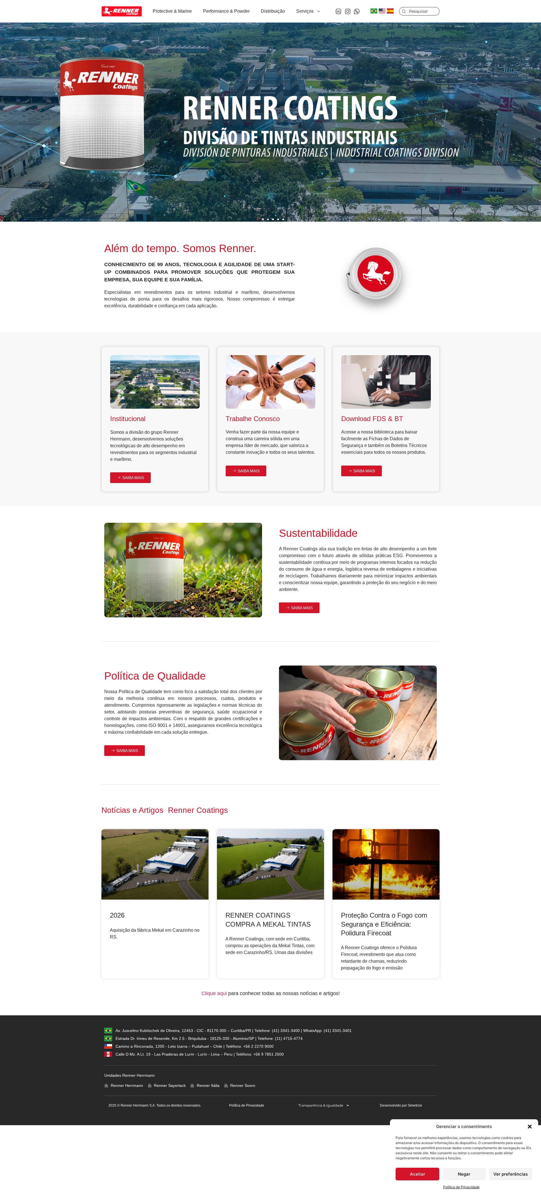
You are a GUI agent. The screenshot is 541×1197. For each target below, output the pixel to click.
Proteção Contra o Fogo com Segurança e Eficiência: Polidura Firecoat (384, 923)
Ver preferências (510, 1174)
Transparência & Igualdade (320, 1105)
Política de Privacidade (461, 1187)
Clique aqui (214, 993)
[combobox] (419, 11)
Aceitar (417, 1174)
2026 (117, 915)
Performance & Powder (226, 11)
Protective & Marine (172, 11)
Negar (464, 1174)
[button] (530, 1126)
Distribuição (273, 11)
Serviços (305, 11)
